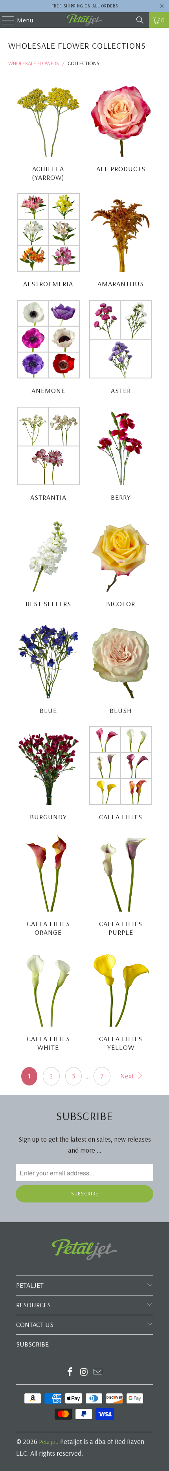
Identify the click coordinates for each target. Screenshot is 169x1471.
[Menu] (4, 20)
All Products (120, 130)
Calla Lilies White (48, 1000)
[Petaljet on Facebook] (70, 1372)
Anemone (48, 348)
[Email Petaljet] (98, 1372)
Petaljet (48, 1441)
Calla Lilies (120, 774)
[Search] (139, 20)
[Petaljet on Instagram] (84, 1372)
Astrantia (48, 455)
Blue (48, 668)
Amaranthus (120, 241)
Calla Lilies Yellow (120, 1000)
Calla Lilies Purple (120, 885)
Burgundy (48, 774)
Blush (120, 668)
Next (128, 1075)
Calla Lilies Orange (48, 885)
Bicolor (120, 561)
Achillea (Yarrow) (48, 130)
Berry (120, 455)
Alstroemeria (48, 241)
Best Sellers (48, 561)
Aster (120, 348)
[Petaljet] (84, 20)
